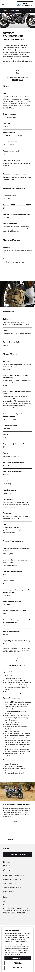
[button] (3, 4)
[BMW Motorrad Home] (25, 4)
